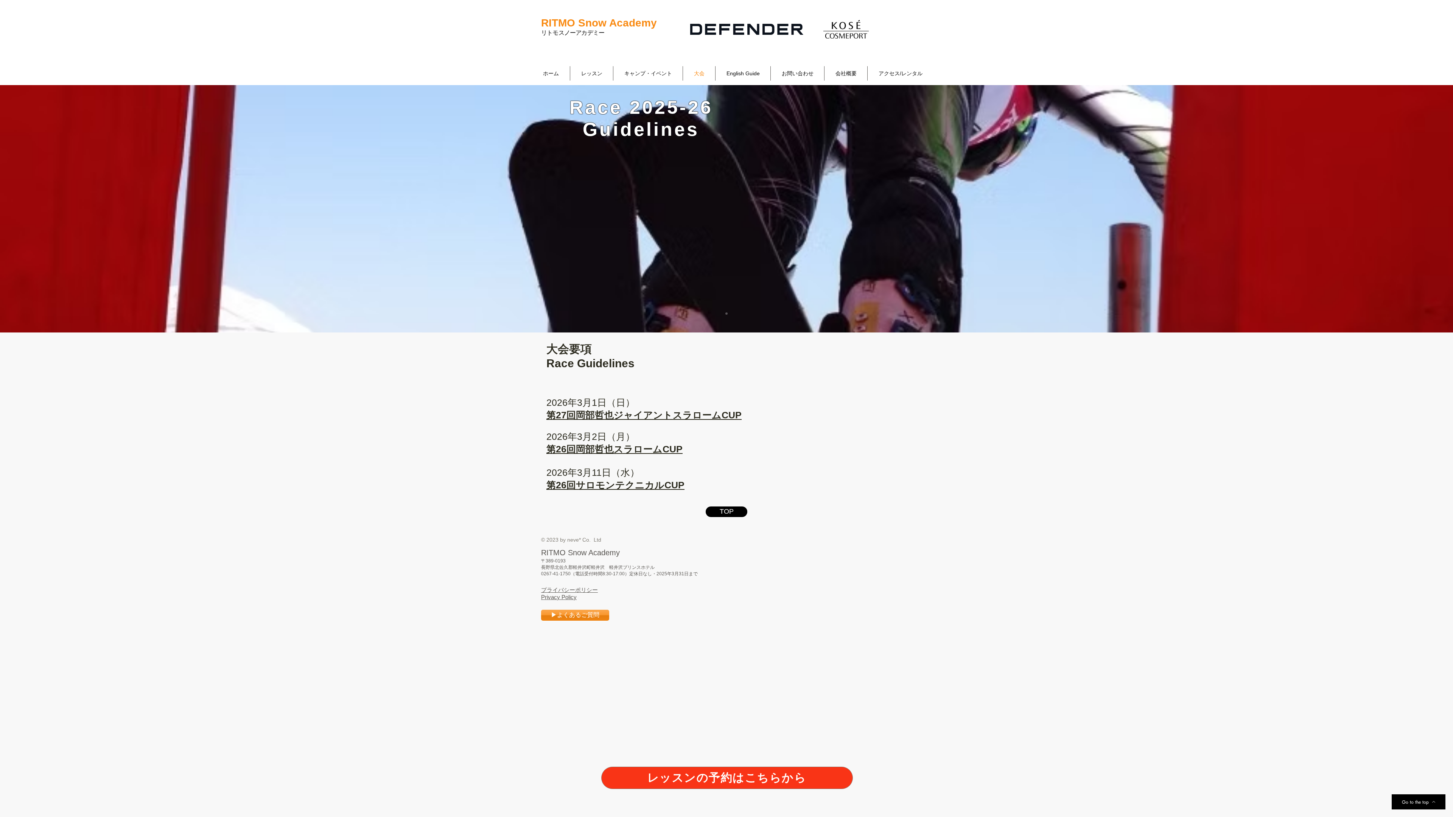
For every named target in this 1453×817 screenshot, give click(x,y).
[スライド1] (726, 313)
